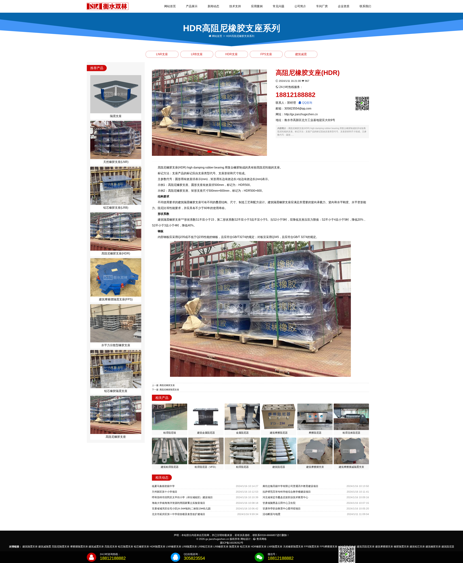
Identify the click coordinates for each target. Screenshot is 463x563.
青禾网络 (261, 538)
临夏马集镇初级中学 (163, 486)
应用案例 (257, 6)
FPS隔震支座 (311, 546)
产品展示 (191, 6)
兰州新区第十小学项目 (164, 491)
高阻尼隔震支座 (60, 546)
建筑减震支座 (96, 546)
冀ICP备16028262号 (231, 542)
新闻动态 (213, 6)
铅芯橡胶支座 (141, 546)
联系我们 (365, 6)
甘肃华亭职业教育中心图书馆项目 (282, 508)
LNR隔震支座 (274, 546)
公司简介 (300, 6)
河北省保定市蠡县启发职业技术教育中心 (285, 497)
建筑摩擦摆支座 (384, 546)
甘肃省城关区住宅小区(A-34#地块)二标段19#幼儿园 (181, 508)
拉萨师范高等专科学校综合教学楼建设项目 (287, 491)
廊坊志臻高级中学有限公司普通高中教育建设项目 (290, 486)
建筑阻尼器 (447, 546)
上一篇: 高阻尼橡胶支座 (163, 385)
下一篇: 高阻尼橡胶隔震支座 (165, 389)
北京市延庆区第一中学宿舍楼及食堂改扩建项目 (178, 514)
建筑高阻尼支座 (366, 546)
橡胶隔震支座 (401, 546)
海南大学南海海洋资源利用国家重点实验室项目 (178, 502)
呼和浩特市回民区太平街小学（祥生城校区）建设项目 (182, 497)
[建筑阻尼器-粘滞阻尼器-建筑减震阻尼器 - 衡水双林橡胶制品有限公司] (107, 6)
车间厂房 (322, 6)
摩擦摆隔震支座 (79, 546)
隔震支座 (234, 546)
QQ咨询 (306, 102)
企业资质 (343, 6)
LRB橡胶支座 (220, 546)
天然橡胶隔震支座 (293, 546)
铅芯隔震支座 (125, 546)
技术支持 (235, 6)
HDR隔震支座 (157, 546)
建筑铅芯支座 (417, 546)
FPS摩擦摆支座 (328, 546)
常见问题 (278, 6)
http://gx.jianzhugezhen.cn (301, 114)
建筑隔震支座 (30, 546)
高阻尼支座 (111, 546)
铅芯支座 (245, 546)
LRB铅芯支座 (205, 546)
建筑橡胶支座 (433, 546)
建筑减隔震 (44, 546)
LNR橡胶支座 (173, 546)
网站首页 (170, 6)
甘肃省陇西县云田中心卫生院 (279, 502)
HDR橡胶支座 (258, 546)
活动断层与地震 (271, 514)
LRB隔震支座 (189, 546)
